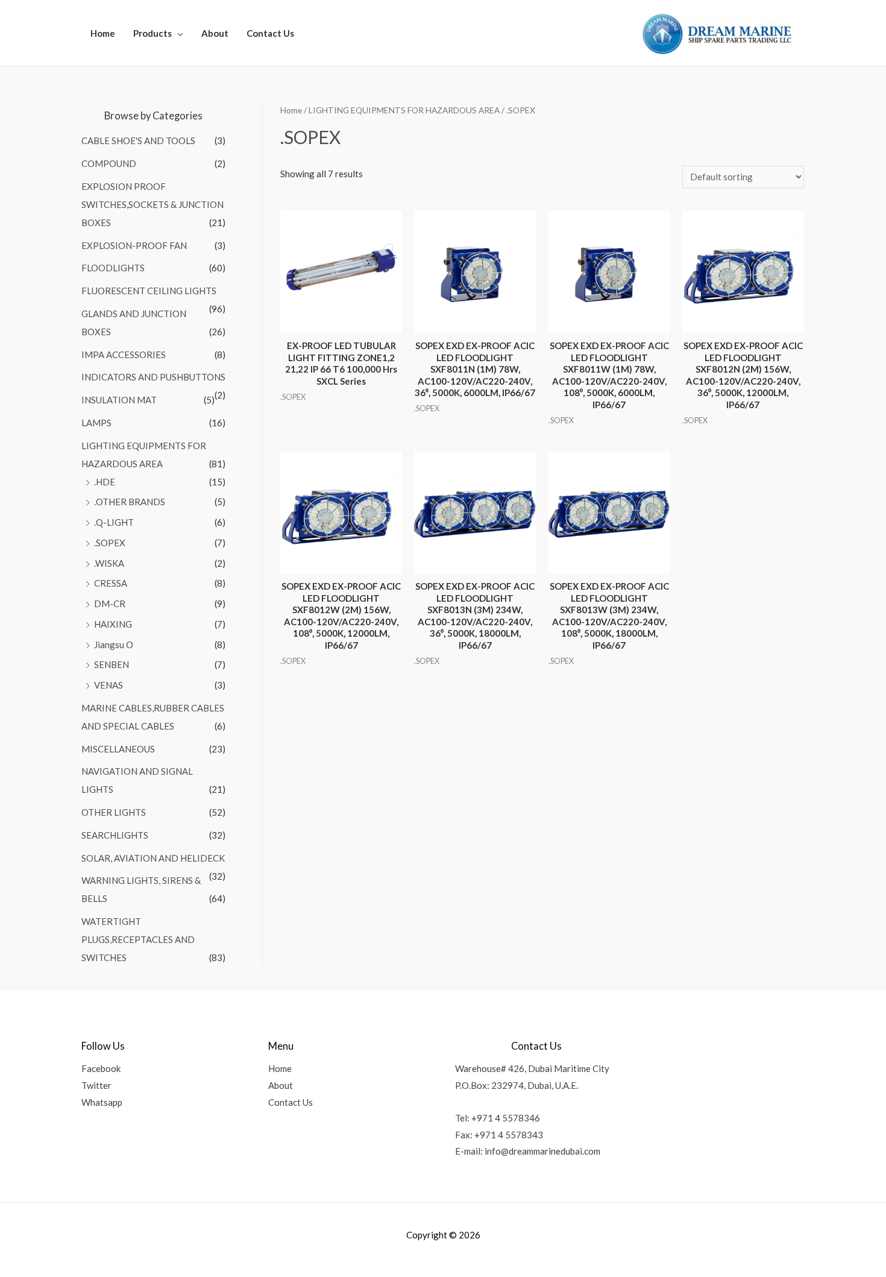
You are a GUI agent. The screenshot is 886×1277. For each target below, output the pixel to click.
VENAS (108, 684)
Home (102, 33)
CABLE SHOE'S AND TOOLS (138, 140)
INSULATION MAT (119, 399)
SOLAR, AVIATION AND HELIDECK (153, 858)
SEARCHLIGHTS (114, 835)
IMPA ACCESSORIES (123, 354)
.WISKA (109, 563)
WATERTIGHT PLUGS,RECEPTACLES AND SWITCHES (138, 939)
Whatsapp (101, 1102)
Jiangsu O (113, 644)
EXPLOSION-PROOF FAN (134, 245)
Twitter (96, 1085)
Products (152, 33)
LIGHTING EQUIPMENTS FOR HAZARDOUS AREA (404, 110)
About (214, 33)
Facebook (101, 1068)
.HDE (104, 481)
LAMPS (96, 422)
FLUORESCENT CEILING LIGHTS (148, 290)
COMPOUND (108, 163)
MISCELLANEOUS (118, 748)
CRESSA (110, 583)
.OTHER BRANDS (129, 501)
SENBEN (111, 664)
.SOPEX (109, 542)
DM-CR (109, 603)
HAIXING (113, 624)
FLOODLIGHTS (113, 267)
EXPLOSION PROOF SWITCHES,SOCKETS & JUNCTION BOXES (152, 204)
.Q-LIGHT (114, 522)
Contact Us (270, 33)
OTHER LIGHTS (113, 812)
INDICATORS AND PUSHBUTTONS (153, 376)
